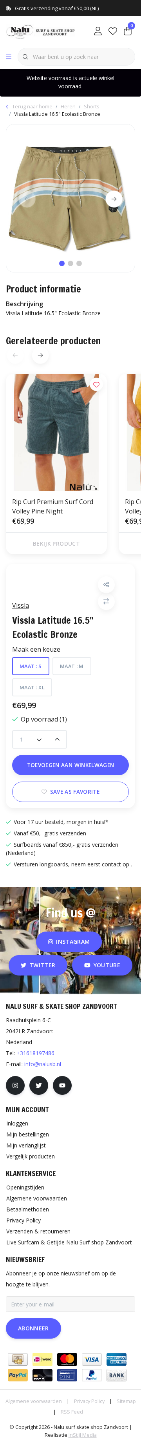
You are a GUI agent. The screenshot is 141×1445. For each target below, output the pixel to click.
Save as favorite (74, 791)
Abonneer (33, 1328)
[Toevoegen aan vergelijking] (106, 601)
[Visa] (92, 1359)
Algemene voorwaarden (33, 1401)
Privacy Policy (89, 1401)
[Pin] (67, 1375)
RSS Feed (72, 1411)
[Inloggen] (97, 31)
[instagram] (15, 1085)
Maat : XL (32, 687)
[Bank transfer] (117, 1375)
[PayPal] (18, 1375)
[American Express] (117, 1359)
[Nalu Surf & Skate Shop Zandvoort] (41, 31)
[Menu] (8, 57)
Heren (68, 106)
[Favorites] (112, 31)
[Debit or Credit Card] (42, 1375)
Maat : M (72, 666)
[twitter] (38, 1085)
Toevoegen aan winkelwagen (70, 765)
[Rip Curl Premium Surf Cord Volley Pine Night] (56, 432)
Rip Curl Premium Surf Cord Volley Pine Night (52, 506)
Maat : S (31, 666)
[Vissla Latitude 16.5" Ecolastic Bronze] (70, 198)
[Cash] (18, 1359)
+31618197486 (35, 1053)
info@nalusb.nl (42, 1064)
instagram (73, 941)
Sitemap (126, 1401)
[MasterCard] (67, 1359)
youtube (107, 965)
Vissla (20, 605)
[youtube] (62, 1085)
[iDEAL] (42, 1359)
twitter (42, 965)
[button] (106, 584)
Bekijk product (56, 543)
